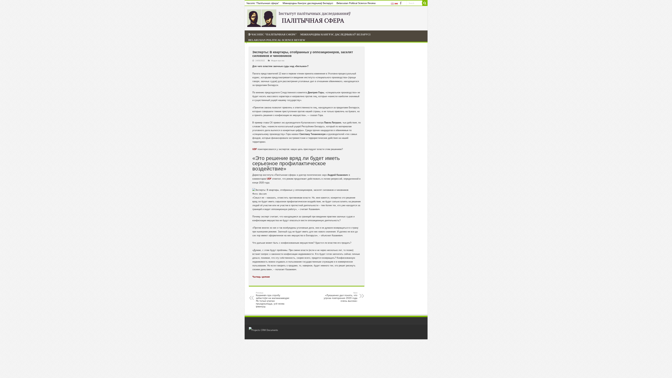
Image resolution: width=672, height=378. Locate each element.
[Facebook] (400, 3)
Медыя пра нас (278, 60)
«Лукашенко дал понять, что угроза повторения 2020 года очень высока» (340, 297)
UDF (254, 149)
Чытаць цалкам (261, 276)
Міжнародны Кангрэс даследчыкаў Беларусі (308, 3)
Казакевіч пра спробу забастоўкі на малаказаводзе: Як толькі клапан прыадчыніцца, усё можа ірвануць (273, 300)
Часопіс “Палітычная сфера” (262, 3)
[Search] (425, 3)
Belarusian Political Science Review (356, 3)
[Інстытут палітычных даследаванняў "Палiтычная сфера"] (299, 17)
